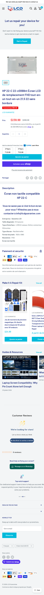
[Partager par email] (40, 177)
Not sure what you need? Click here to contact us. (22, 2)
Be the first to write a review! (22, 441)
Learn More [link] (35, 145)
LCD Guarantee (8, 112)
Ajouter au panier (22, 157)
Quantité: (5, 134)
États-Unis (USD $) (22, 546)
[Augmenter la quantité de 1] (25, 134)
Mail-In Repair (22, 41)
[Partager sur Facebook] (27, 177)
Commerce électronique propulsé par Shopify (16, 587)
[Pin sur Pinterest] (31, 177)
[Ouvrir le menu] (3, 8)
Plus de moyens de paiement (22, 170)
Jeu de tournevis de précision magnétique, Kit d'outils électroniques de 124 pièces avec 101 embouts (15, 324)
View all (39, 283)
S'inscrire (9, 535)
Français (6, 546)
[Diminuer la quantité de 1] (13, 134)
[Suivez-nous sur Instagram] (8, 557)
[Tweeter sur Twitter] (35, 177)
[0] (39, 8)
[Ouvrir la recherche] (31, 8)
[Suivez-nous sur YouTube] (12, 557)
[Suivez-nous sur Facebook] (3, 557)
